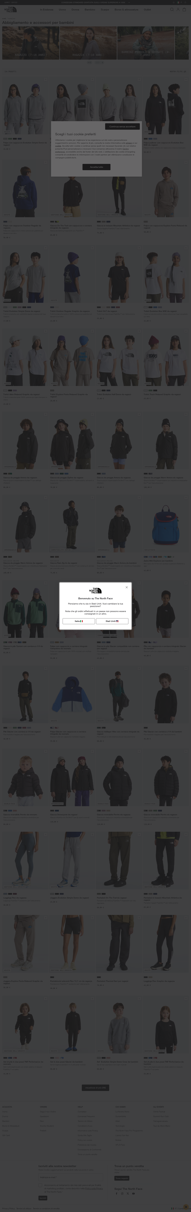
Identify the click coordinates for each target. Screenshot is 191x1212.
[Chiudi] (126, 587)
